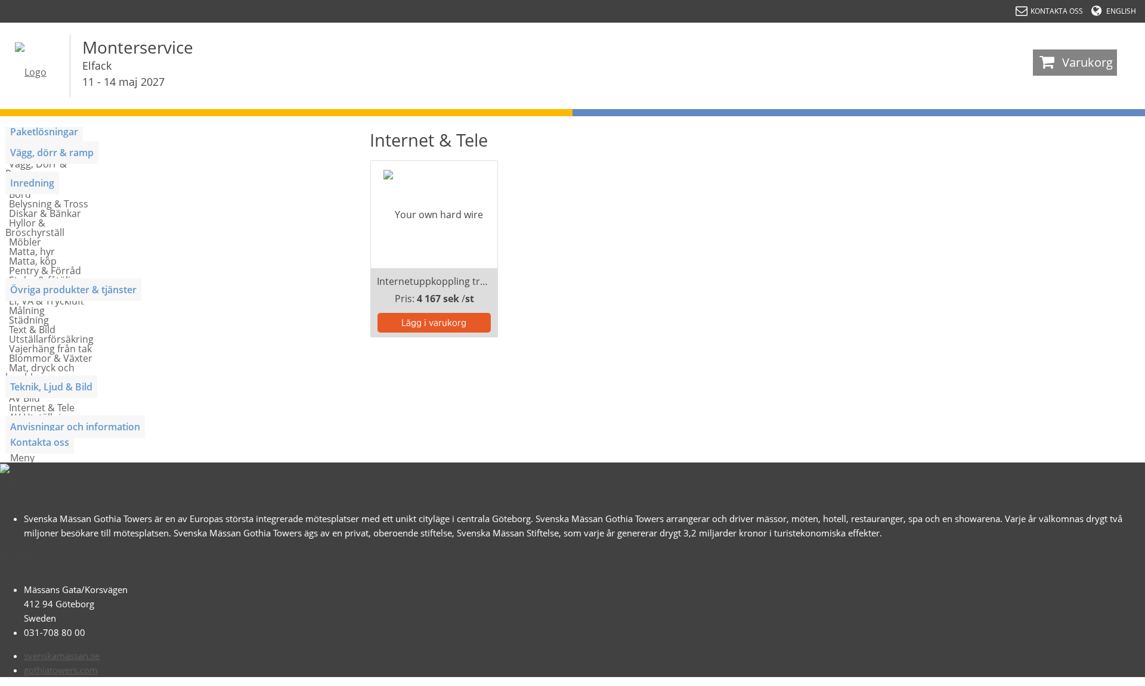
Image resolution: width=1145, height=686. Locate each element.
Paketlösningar (44, 131)
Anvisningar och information (75, 426)
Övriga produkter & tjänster (73, 289)
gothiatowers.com (61, 670)
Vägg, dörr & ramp (52, 152)
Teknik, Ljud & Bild (51, 386)
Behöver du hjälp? (1085, 671)
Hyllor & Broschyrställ (34, 227)
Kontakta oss (39, 442)
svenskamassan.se (62, 656)
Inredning (32, 183)
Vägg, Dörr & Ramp (36, 168)
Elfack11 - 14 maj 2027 (123, 73)
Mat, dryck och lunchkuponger (40, 372)
